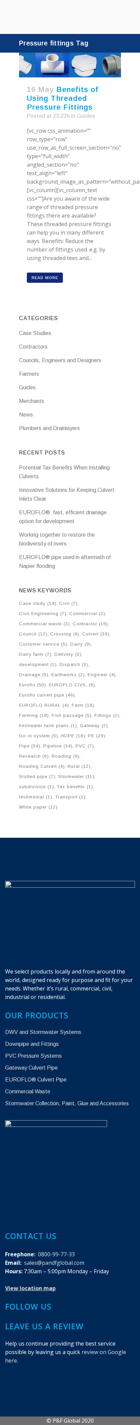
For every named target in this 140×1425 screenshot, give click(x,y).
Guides (86, 116)
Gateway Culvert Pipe (31, 1068)
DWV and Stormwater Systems (43, 1032)
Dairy (80, 644)
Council (33, 633)
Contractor (90, 623)
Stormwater (76, 776)
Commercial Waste (27, 1091)
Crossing (65, 633)
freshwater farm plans (48, 725)
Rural (79, 766)
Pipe (29, 745)
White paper (38, 807)
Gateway (94, 725)
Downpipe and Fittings (32, 1044)
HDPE (73, 735)
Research (34, 756)
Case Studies (35, 333)
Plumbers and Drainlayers (49, 428)
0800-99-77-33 (56, 1254)
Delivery (68, 654)
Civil (68, 603)
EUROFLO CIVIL (72, 684)
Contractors (33, 347)
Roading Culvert (42, 766)
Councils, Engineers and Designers (60, 360)
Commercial (87, 613)
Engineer (102, 674)
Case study (37, 603)
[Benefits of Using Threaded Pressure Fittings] (70, 65)
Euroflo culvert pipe (47, 695)
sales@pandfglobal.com (54, 1262)
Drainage (34, 674)
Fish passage (72, 715)
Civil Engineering (43, 613)
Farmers (29, 374)
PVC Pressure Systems (33, 1056)
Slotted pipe (37, 776)
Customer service (43, 644)
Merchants (31, 401)
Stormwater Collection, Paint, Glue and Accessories (67, 1103)
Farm (83, 705)
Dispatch (73, 664)
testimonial (35, 796)
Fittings (107, 715)
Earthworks (68, 674)
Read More (45, 277)
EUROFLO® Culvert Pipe (36, 1079)
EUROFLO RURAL (44, 705)
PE (96, 735)
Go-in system (38, 735)
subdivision (36, 786)
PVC (84, 745)
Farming (34, 715)
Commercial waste (44, 623)
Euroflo (32, 684)
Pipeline (58, 745)
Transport (70, 796)
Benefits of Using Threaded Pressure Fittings (63, 98)
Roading (66, 756)
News (26, 415)
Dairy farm (35, 654)
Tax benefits (75, 786)
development (38, 664)
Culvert (95, 633)
